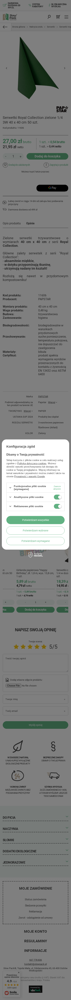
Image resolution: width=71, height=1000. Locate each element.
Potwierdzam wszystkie (35, 520)
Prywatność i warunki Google (29, 476)
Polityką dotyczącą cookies (31, 463)
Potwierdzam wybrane (35, 530)
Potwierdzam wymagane (35, 541)
